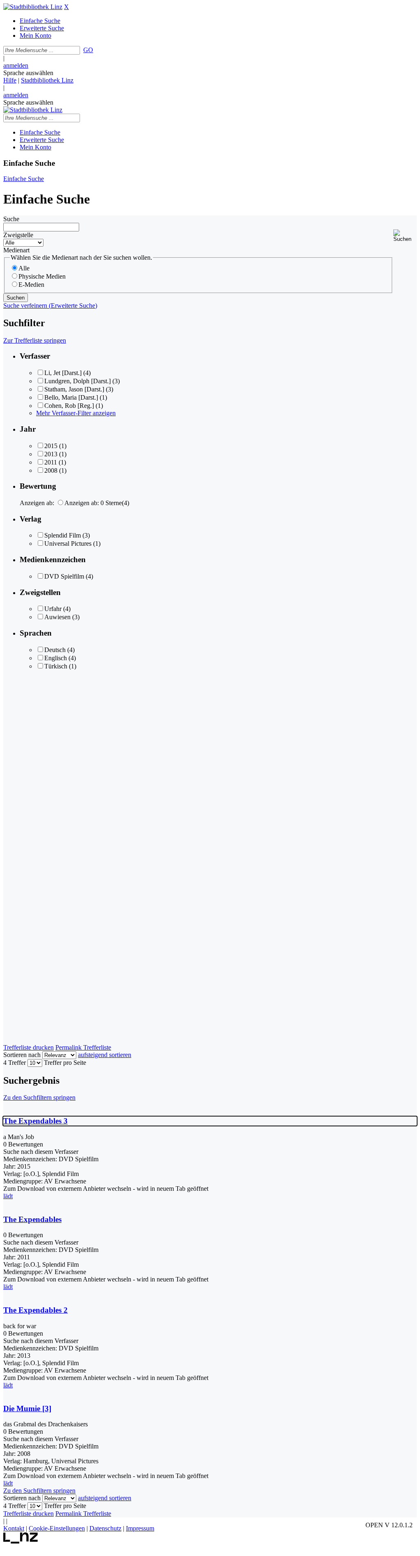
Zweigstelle (18, 234)
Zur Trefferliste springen (34, 340)
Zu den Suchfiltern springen (39, 1097)
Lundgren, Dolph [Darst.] (77, 381)
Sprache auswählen (28, 72)
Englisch (55, 657)
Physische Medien (42, 276)
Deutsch (55, 649)
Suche (11, 218)
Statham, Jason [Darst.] (74, 389)
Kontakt (13, 1528)
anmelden (15, 65)
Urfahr (53, 608)
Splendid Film (62, 535)
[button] (405, 235)
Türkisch (55, 666)
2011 (50, 462)
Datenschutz (105, 1528)
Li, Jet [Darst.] (63, 372)
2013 (50, 454)
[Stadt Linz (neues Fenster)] (20, 1541)
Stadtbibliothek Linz (47, 80)
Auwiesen (57, 616)
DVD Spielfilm (64, 576)
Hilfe (9, 80)
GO (88, 49)
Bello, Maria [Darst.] (71, 397)
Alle (24, 268)
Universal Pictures (67, 543)
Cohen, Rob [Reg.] (69, 405)
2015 (50, 445)
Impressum (140, 1528)
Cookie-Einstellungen (57, 1528)
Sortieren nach (22, 1054)
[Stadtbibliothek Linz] (32, 6)
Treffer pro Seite (65, 1062)
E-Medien (31, 284)
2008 (50, 470)
